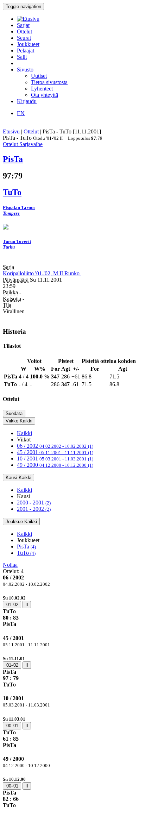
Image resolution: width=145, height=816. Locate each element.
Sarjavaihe (31, 144)
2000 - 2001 (34, 503)
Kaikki (24, 433)
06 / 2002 (55, 446)
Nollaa (10, 565)
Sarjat (23, 25)
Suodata (14, 413)
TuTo (26, 553)
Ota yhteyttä (44, 95)
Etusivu (11, 131)
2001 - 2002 (34, 509)
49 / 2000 (55, 465)
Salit (22, 57)
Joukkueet (28, 44)
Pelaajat (25, 51)
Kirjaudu (27, 101)
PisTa (26, 547)
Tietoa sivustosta (49, 82)
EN (21, 113)
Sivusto (25, 70)
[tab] (72, 611)
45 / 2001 (55, 452)
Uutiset (39, 76)
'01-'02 (12, 604)
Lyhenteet (42, 89)
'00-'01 (12, 725)
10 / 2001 (55, 459)
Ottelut (24, 31)
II (26, 604)
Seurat (24, 38)
